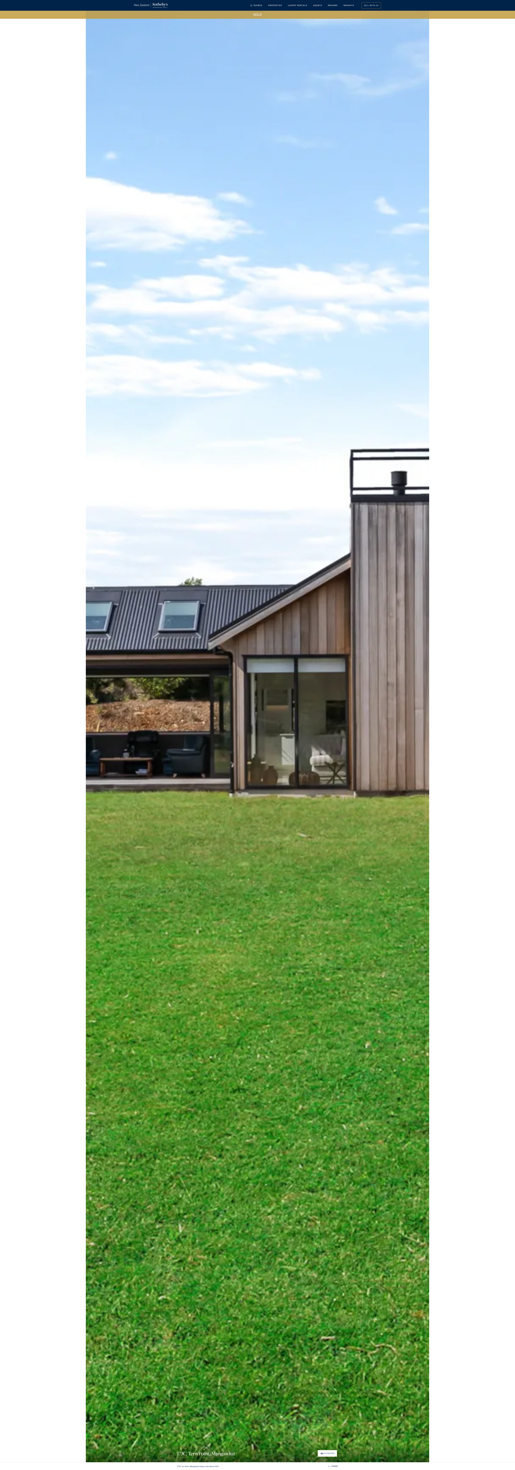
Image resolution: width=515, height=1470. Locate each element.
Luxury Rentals (297, 5)
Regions (333, 5)
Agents (317, 5)
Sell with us (371, 5)
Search (257, 5)
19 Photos (329, 1453)
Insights (348, 5)
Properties (275, 5)
